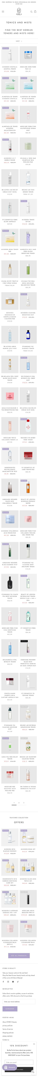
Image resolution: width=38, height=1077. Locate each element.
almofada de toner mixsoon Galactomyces (10, 128)
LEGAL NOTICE (7, 1036)
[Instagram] (8, 981)
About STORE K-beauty (10, 1022)
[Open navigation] (3, 11)
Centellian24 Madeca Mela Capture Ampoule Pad (9, 695)
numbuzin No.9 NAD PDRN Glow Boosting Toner (28, 251)
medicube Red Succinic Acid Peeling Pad (10, 788)
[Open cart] (35, 11)
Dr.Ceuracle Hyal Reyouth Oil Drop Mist (28, 378)
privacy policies (7, 1025)
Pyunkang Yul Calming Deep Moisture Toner (28, 564)
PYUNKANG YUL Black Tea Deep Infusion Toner (10, 596)
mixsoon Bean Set (28, 849)
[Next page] (23, 802)
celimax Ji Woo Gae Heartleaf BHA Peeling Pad (28, 160)
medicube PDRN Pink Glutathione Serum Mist (28, 128)
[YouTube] (13, 981)
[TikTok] (18, 981)
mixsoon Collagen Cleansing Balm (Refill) (10, 942)
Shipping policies (8, 1033)
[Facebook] (3, 981)
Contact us (6, 1040)
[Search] (31, 11)
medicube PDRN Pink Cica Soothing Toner (10, 630)
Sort (18, 41)
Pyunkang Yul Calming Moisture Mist (10, 727)
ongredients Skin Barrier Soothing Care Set (10, 881)
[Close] (34, 1044)
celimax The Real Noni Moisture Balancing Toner (28, 283)
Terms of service (8, 1029)
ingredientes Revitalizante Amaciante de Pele (9, 469)
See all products (19, 956)
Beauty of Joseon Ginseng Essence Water (28, 501)
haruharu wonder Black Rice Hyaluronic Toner (10, 501)
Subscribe (19, 1070)
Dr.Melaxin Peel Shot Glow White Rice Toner (9, 378)
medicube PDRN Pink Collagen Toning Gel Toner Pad (28, 533)
